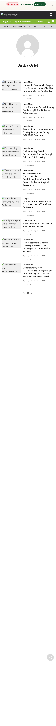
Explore (39, 4)
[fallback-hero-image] (12, 90)
